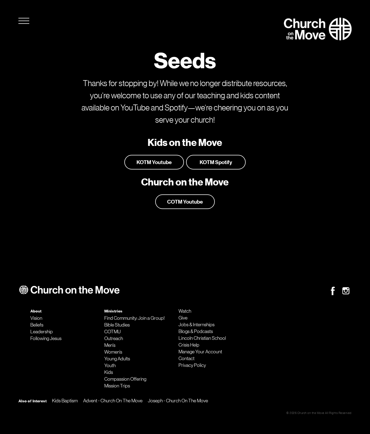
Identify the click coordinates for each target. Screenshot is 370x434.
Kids (108, 372)
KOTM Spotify (216, 162)
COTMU (112, 331)
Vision (36, 318)
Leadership (41, 331)
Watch (184, 311)
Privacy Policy (192, 365)
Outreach (113, 338)
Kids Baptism (65, 400)
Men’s (109, 345)
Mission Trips (117, 386)
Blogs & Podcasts (195, 331)
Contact (186, 358)
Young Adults (117, 358)
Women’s (113, 352)
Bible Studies (117, 325)
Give (182, 318)
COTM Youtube (185, 201)
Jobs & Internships (196, 324)
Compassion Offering (125, 379)
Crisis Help (188, 345)
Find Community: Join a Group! (134, 318)
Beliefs (36, 325)
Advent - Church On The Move (112, 400)
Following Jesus (45, 338)
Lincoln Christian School (202, 338)
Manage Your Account (200, 351)
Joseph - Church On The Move (178, 400)
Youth (110, 365)
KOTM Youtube (154, 162)
